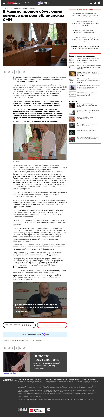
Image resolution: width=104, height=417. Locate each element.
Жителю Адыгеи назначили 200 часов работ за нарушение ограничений (85, 47)
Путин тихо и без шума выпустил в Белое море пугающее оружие (88, 111)
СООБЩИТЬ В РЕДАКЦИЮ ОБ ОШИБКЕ (87, 382)
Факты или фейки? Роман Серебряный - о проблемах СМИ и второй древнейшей (38, 306)
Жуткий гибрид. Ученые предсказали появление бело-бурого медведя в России (89, 80)
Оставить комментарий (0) (52, 325)
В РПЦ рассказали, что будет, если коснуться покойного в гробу (88, 138)
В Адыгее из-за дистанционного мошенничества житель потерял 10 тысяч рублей (85, 15)
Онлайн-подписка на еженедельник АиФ (82, 379)
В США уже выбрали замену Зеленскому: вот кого (86, 118)
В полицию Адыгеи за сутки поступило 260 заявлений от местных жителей (85, 23)
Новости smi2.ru (9, 373)
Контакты (49, 379)
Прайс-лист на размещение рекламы (30, 382)
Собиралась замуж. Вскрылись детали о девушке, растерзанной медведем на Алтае (87, 93)
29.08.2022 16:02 (8, 8)
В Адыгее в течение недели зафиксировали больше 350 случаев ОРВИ (85, 39)
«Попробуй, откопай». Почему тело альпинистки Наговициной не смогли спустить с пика (88, 87)
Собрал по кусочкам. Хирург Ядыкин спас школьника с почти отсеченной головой (89, 67)
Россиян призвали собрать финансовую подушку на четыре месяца (87, 105)
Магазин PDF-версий (60, 379)
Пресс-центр (39, 379)
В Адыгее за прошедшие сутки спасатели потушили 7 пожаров (85, 31)
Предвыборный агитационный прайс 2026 (59, 382)
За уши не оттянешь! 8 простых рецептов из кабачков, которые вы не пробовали (89, 73)
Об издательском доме (25, 379)
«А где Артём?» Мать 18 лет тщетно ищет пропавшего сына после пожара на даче (88, 60)
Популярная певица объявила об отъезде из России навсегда (87, 131)
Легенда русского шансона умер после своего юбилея (87, 124)
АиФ (4, 67)
